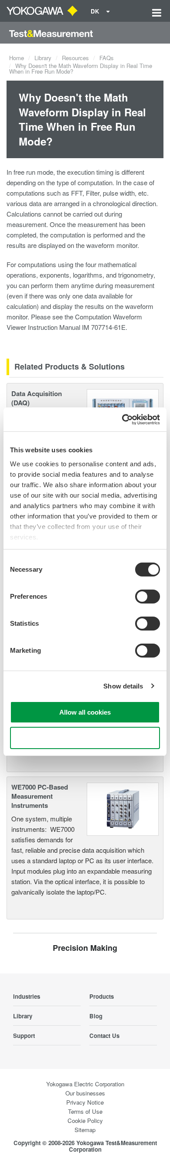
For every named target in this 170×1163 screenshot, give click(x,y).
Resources (75, 58)
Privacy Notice (85, 1102)
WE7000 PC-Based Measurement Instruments (39, 796)
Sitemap (85, 1130)
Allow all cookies (85, 712)
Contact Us (104, 1035)
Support (24, 1035)
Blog (95, 1016)
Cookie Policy (85, 1120)
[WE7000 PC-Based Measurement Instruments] (123, 808)
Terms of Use (85, 1111)
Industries (26, 996)
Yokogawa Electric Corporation (85, 1084)
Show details (123, 686)
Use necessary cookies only (85, 738)
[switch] (147, 597)
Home (16, 58)
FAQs (106, 58)
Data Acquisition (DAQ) (36, 398)
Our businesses (85, 1093)
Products (101, 996)
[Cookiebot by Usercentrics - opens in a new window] (122, 419)
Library (42, 58)
